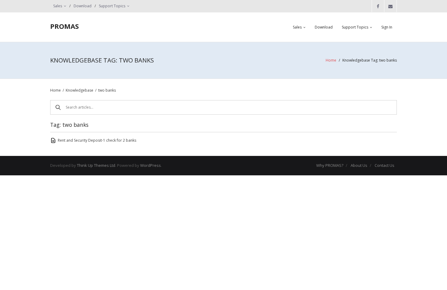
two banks (107, 90)
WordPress (150, 165)
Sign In (386, 27)
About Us (359, 165)
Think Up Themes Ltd (96, 165)
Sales (57, 5)
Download (83, 5)
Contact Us (384, 165)
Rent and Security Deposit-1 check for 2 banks (97, 140)
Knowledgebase (79, 90)
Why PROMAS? (329, 165)
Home (331, 60)
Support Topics (112, 5)
